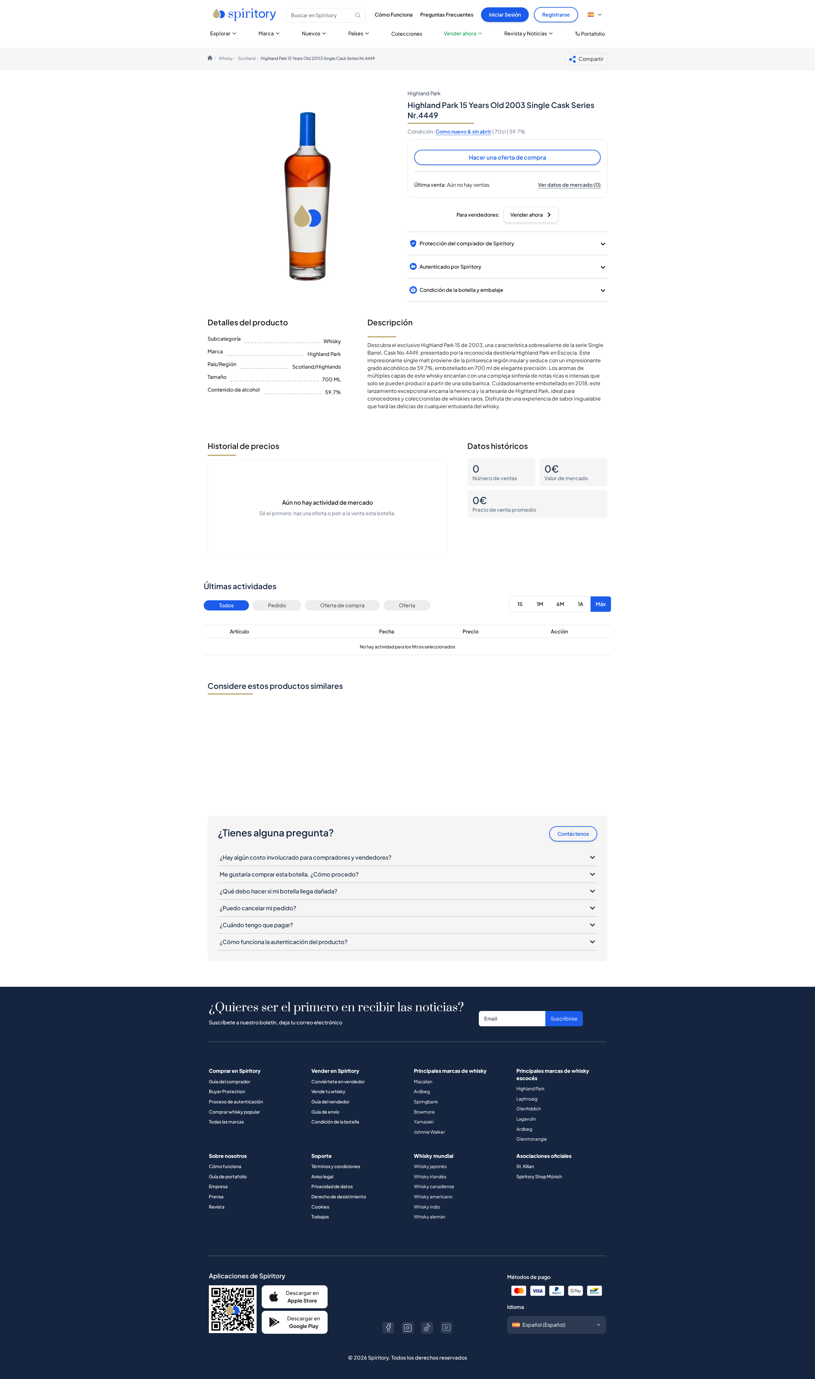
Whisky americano (433, 1196)
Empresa (218, 1186)
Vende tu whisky (328, 1091)
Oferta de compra (342, 605)
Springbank (426, 1101)
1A (580, 604)
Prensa (216, 1196)
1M (540, 604)
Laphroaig (526, 1098)
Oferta (407, 605)
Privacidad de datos (332, 1186)
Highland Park (530, 1088)
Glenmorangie (531, 1139)
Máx (601, 604)
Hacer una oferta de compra (507, 157)
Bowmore (424, 1112)
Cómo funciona (225, 1166)
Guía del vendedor (330, 1101)
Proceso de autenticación (236, 1101)
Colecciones (406, 33)
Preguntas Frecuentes (446, 14)
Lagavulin (526, 1119)
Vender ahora (460, 33)
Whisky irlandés (430, 1176)
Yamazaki (424, 1121)
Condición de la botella (335, 1121)
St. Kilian (525, 1166)
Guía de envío (325, 1112)
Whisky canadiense (434, 1186)
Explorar (220, 33)
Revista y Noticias (525, 33)
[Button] (388, 1328)
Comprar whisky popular (234, 1112)
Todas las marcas (226, 1121)
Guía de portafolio (228, 1176)
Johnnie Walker (429, 1132)
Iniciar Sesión (505, 14)
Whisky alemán (429, 1216)
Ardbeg (422, 1091)
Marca (266, 33)
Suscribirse (564, 1018)
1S (519, 604)
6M (560, 604)
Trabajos (320, 1216)
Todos (226, 605)
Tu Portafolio (590, 33)
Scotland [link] (247, 58)
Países (355, 33)
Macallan (423, 1081)
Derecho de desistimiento (338, 1196)
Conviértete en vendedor (338, 1081)
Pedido (277, 605)
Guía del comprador (229, 1081)
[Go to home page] (245, 14)
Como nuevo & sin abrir (463, 131)
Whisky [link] (226, 58)
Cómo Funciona (394, 14)
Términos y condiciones (335, 1166)
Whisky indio (427, 1206)
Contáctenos (573, 833)
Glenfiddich (528, 1108)
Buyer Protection (227, 1091)
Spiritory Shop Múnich (539, 1176)
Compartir (590, 58)
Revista (216, 1206)
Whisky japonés (430, 1166)
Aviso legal (322, 1176)
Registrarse (556, 14)
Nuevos (311, 33)
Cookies (320, 1206)
